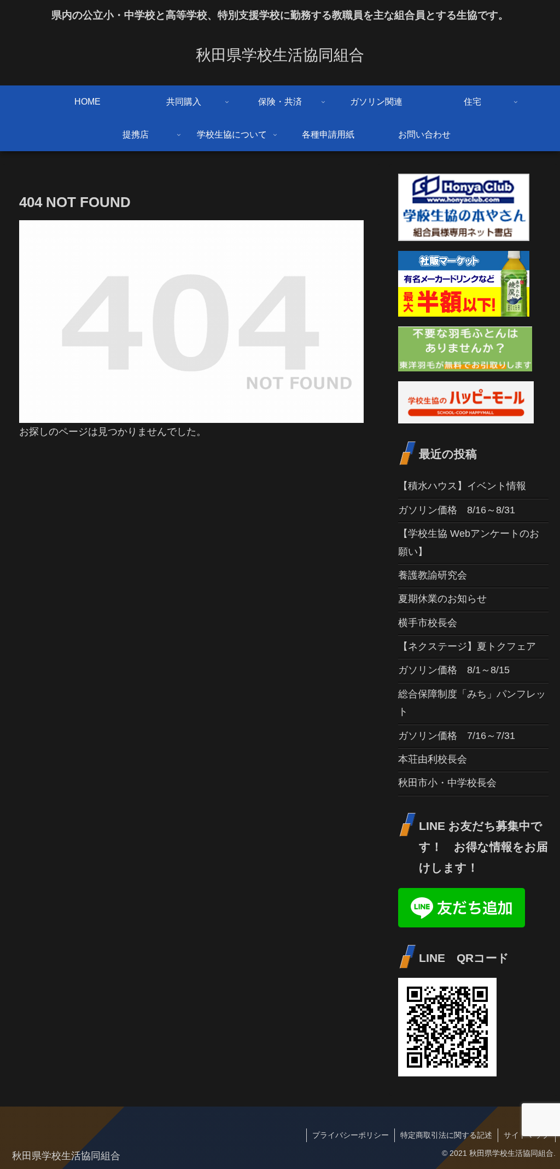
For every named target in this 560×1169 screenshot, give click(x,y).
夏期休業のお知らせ (442, 598)
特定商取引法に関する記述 (446, 1135)
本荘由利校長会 (432, 759)
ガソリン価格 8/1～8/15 (454, 669)
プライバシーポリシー (350, 1135)
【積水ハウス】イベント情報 (462, 485)
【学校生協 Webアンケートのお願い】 (468, 542)
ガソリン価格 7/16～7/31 (456, 735)
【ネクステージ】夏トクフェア (467, 646)
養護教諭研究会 (432, 575)
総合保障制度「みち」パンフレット (472, 703)
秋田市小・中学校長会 (447, 782)
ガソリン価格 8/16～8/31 (456, 510)
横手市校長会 (427, 622)
